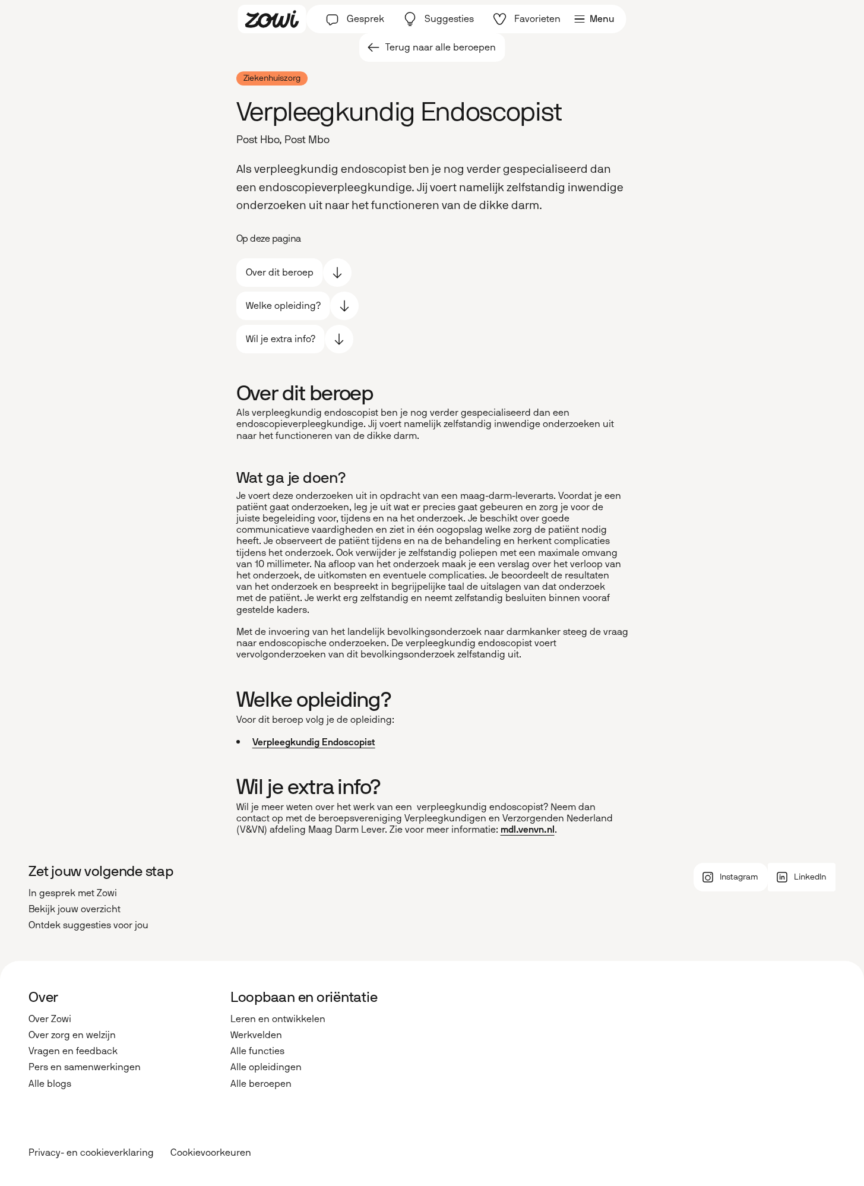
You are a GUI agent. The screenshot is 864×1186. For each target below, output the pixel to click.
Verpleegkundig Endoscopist (313, 742)
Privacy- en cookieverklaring (91, 1152)
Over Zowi (50, 1018)
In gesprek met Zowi (73, 893)
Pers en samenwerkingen (85, 1067)
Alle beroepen (261, 1083)
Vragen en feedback (73, 1051)
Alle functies (257, 1051)
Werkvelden (256, 1034)
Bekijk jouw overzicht (75, 909)
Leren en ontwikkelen (277, 1018)
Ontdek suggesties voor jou (88, 925)
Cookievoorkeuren (210, 1152)
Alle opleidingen (266, 1067)
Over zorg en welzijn (72, 1034)
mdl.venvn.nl (528, 829)
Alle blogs (50, 1083)
